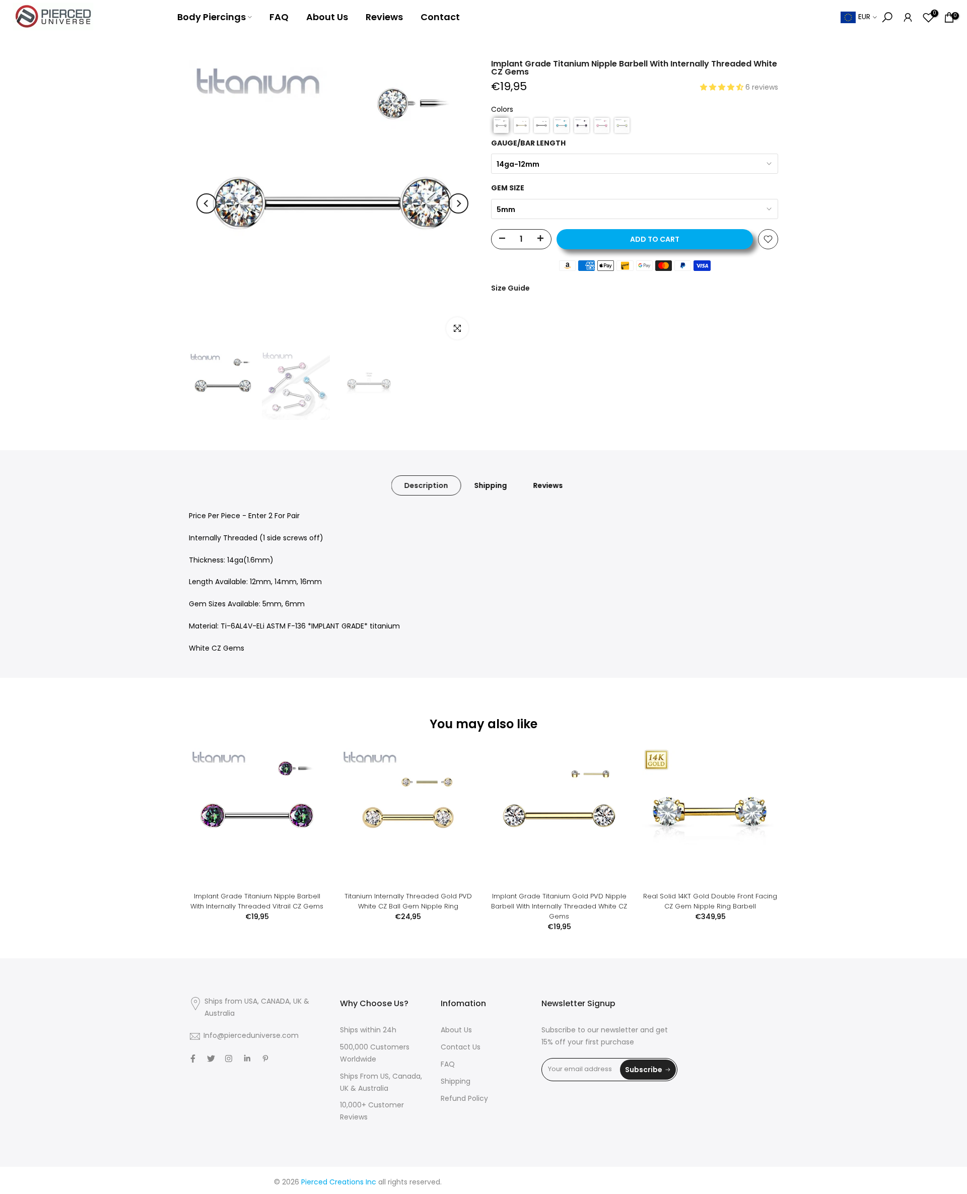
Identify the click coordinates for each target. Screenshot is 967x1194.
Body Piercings (211, 17)
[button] (722, 88)
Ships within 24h (368, 1030)
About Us (327, 17)
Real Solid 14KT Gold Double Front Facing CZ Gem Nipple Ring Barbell (710, 901)
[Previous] (206, 203)
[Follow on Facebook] (193, 1058)
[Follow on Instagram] (228, 1058)
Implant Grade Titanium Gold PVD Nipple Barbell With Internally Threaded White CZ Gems (559, 906)
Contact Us (460, 1047)
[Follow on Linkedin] (247, 1058)
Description (426, 485)
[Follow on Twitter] (211, 1058)
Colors (502, 110)
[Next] (458, 203)
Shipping (490, 485)
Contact (440, 17)
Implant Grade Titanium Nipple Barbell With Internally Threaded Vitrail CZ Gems (256, 901)
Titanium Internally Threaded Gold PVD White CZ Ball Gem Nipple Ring (408, 901)
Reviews (384, 17)
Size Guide (510, 288)
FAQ (279, 17)
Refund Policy (464, 1099)
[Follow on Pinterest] (265, 1058)
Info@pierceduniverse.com (251, 1036)
